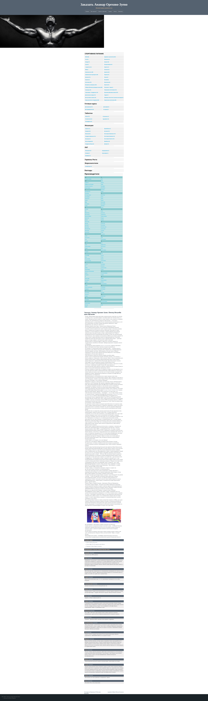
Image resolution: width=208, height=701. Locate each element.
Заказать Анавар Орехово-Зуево (104, 4)
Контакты (120, 11)
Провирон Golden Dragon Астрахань (94, 546)
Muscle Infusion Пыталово (91, 542)
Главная (87, 11)
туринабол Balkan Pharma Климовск (116, 692)
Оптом (115, 11)
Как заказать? (94, 11)
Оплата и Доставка (102, 11)
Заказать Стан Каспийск (105, 345)
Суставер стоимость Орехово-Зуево (110, 390)
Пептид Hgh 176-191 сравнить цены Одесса (95, 544)
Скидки (110, 11)
